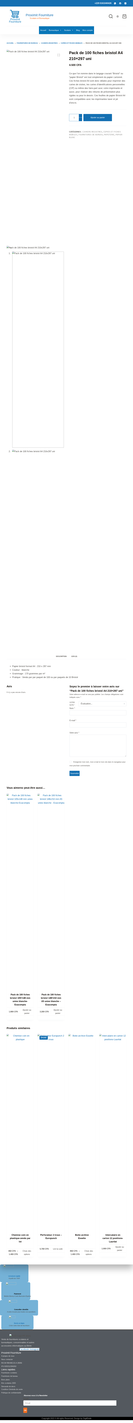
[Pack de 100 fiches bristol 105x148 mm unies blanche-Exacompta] (20, 892)
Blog (78, 30)
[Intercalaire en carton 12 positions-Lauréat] (112, 1132)
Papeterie (109, 135)
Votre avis (74, 733)
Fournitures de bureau (91, 135)
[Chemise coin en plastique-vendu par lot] (20, 1132)
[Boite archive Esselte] (81, 1132)
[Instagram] (125, 3)
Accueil (43, 30)
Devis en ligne (19, 1323)
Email (25, 1398)
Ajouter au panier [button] (27, 1011)
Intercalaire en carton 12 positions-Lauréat (112, 1238)
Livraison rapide (14, 1276)
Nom (72, 708)
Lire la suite (58, 1249)
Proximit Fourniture (39, 15)
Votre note (72, 704)
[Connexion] (118, 16)
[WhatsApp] (115, 3)
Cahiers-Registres (92, 132)
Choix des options (27, 1252)
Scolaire (67, 30)
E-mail (72, 720)
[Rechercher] (111, 16)
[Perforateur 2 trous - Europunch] (51, 1132)
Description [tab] (61, 656)
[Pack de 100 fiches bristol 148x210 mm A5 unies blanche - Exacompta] (51, 892)
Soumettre (74, 773)
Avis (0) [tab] (74, 656)
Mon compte (87, 30)
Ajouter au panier (98, 117)
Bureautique (54, 30)
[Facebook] (120, 3)
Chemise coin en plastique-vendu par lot (20, 1238)
